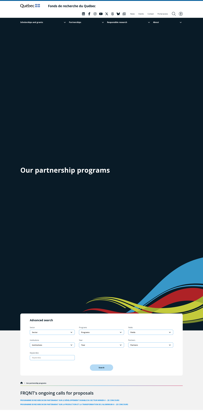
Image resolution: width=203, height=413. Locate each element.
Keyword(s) (34, 353)
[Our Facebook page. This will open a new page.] (89, 14)
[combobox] (52, 332)
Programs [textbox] (85, 332)
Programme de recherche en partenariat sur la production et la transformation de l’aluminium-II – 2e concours (74, 404)
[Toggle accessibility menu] (181, 14)
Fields (130, 327)
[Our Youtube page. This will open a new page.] (101, 14)
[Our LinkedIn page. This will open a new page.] (83, 14)
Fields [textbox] (132, 332)
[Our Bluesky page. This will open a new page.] (118, 14)
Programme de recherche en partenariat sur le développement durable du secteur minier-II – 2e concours (69, 400)
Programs (83, 327)
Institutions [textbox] (37, 345)
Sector (32, 327)
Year (81, 340)
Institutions (34, 340)
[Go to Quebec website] (30, 6)
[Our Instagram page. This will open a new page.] (95, 14)
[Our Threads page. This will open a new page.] (112, 14)
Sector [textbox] (35, 332)
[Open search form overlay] (174, 14)
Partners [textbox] (134, 345)
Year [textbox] (83, 345)
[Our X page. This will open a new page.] (107, 14)
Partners (131, 340)
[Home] (21, 383)
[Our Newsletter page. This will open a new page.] (124, 14)
